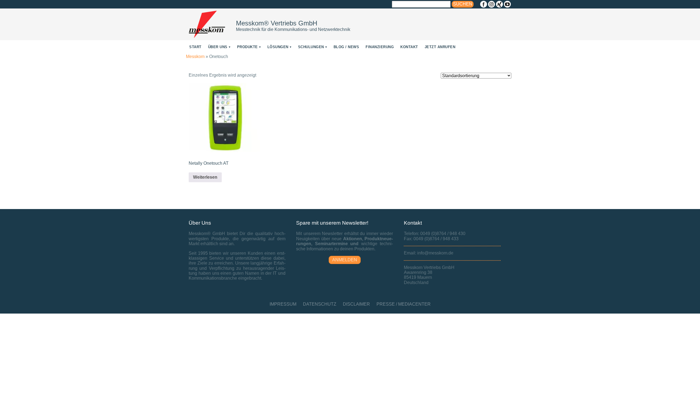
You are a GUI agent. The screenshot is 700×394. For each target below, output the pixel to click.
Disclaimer (356, 304)
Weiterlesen (205, 177)
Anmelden (344, 259)
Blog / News (346, 47)
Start (195, 47)
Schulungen (311, 47)
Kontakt (409, 47)
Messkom (195, 56)
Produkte (247, 47)
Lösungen (277, 47)
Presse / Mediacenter (404, 304)
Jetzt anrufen (440, 47)
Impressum (283, 304)
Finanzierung (380, 47)
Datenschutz (319, 304)
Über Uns (218, 47)
